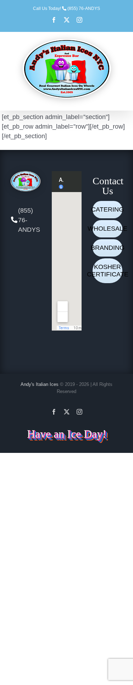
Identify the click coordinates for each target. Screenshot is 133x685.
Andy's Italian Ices (40, 384)
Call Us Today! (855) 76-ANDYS (66, 8)
